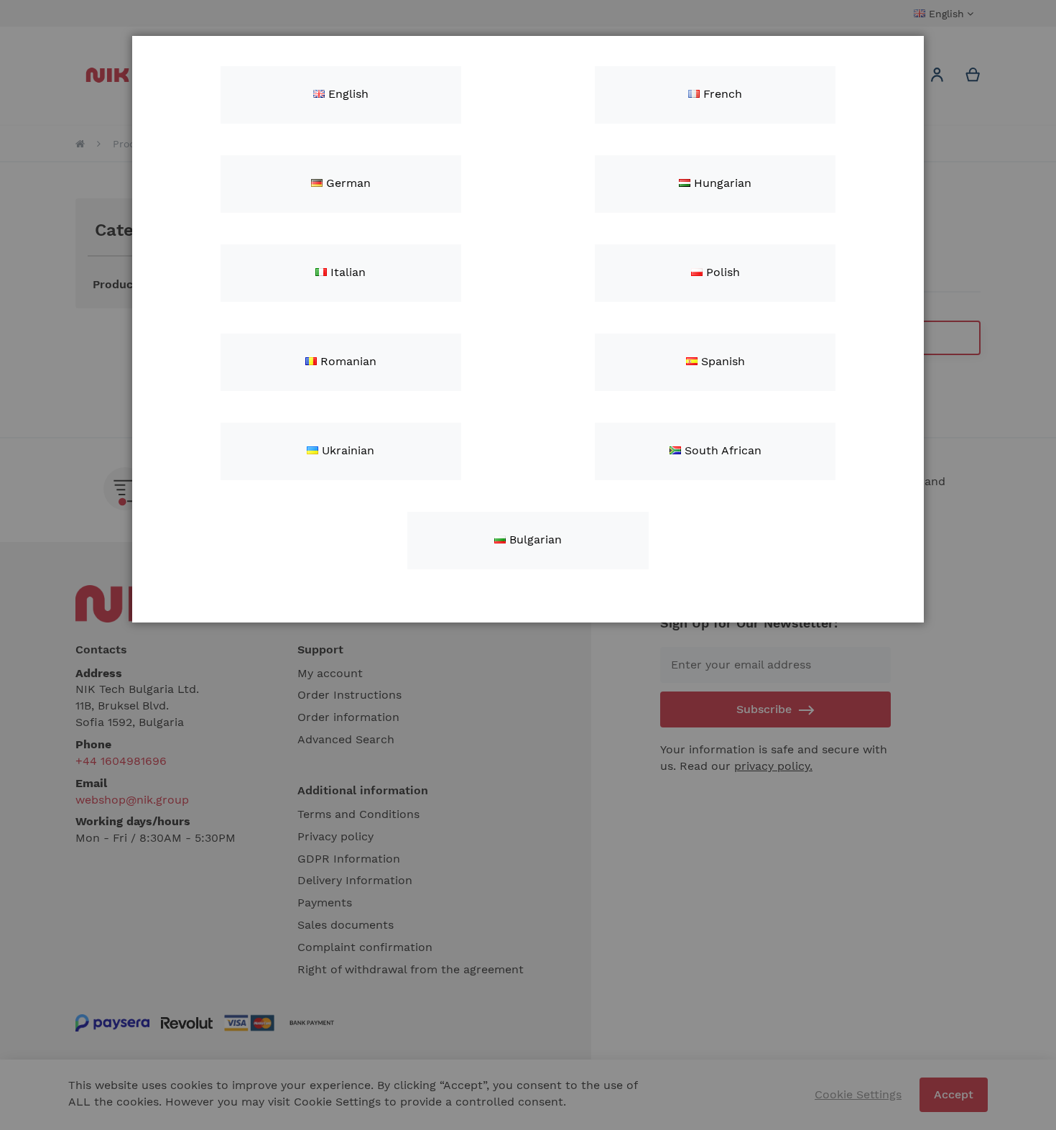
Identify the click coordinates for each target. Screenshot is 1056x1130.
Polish (721, 272)
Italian (346, 272)
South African (721, 450)
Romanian (346, 361)
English (347, 94)
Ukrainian (346, 450)
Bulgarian (534, 539)
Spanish (721, 361)
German (347, 183)
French (721, 94)
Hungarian (720, 183)
